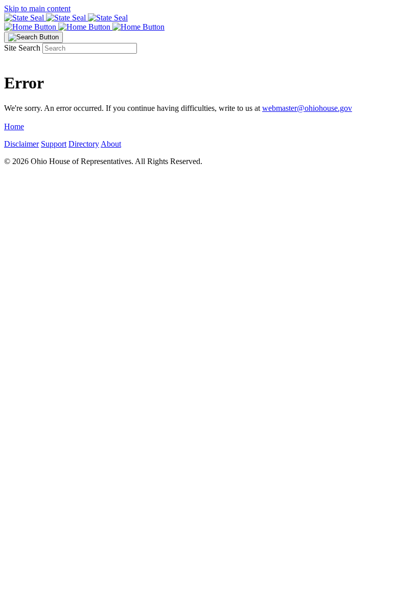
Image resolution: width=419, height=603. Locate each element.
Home (14, 126)
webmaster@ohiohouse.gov (307, 108)
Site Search (22, 47)
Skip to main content (37, 8)
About (111, 144)
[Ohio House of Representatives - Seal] (209, 17)
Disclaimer (21, 144)
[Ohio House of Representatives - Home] (209, 27)
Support (53, 144)
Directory (83, 144)
